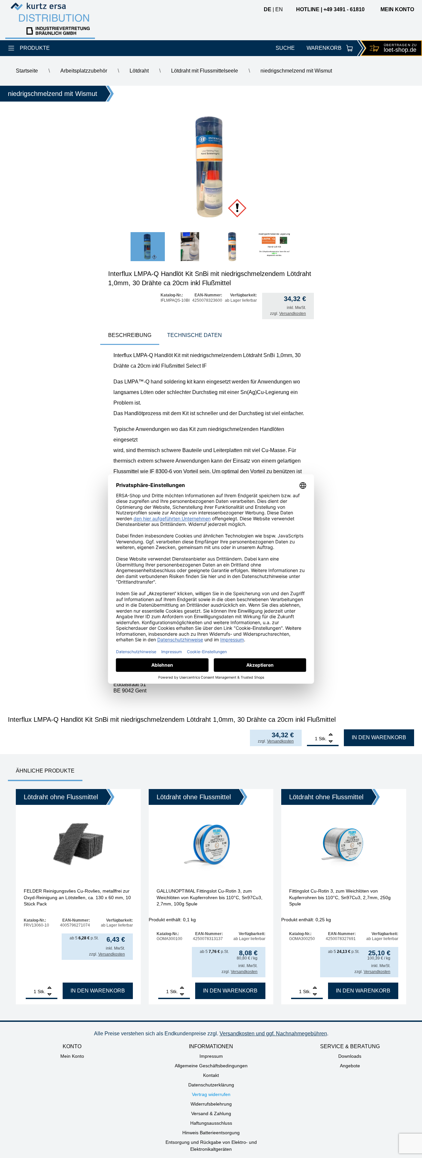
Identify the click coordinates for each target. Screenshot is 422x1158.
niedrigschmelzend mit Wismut (296, 71)
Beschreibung (129, 335)
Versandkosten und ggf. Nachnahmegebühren (273, 1033)
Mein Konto (72, 1056)
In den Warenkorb (379, 737)
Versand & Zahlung (211, 1113)
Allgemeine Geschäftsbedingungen (211, 1065)
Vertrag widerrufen (211, 1094)
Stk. (323, 738)
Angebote (350, 1065)
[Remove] (330, 742)
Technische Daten (194, 335)
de (267, 9)
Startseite (27, 71)
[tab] (129, 336)
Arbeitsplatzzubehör (83, 71)
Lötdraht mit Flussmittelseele (204, 71)
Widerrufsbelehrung (211, 1104)
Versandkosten (292, 313)
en (279, 9)
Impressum (211, 1056)
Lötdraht (139, 71)
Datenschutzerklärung (211, 1084)
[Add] (330, 735)
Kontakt (211, 1075)
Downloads (349, 1056)
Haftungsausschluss (211, 1123)
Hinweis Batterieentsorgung (211, 1132)
